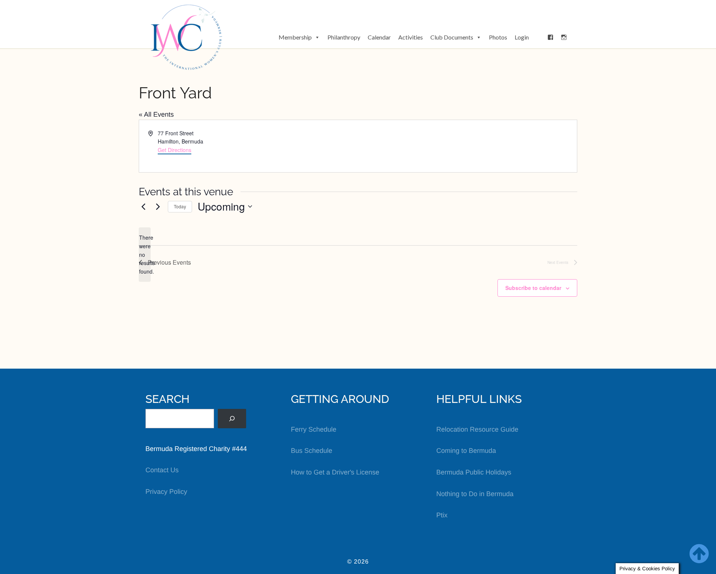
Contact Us (162, 470)
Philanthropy (343, 37)
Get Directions (174, 150)
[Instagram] (564, 37)
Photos (498, 37)
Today (180, 206)
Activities (410, 37)
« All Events (156, 114)
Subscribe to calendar (533, 287)
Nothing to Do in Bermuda (475, 494)
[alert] (145, 254)
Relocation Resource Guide (477, 429)
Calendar (379, 37)
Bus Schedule (311, 450)
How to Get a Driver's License (335, 472)
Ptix (442, 515)
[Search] (232, 418)
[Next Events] (157, 206)
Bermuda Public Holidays (473, 472)
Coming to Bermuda (466, 450)
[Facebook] (550, 37)
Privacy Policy (166, 491)
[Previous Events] (143, 206)
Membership (295, 37)
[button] (538, 37)
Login (522, 37)
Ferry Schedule (313, 429)
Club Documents (451, 37)
